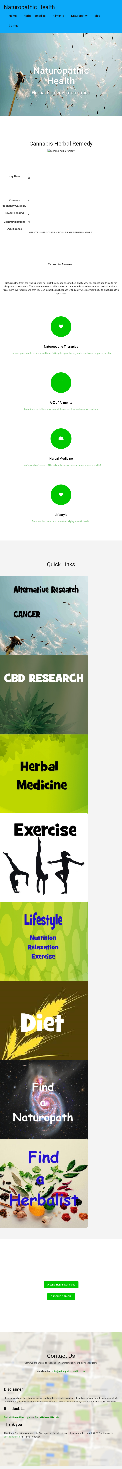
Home (13, 15)
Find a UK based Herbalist (48, 1417)
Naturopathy (79, 15)
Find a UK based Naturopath (18, 1417)
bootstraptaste (12, 1436)
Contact (14, 25)
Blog (97, 15)
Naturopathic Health (29, 7)
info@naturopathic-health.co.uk (68, 1371)
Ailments (58, 15)
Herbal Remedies (35, 15)
